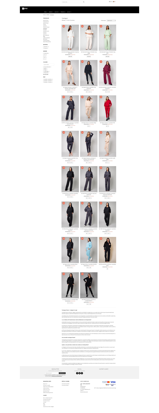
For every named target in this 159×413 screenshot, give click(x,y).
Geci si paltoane (46, 35)
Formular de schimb (47, 399)
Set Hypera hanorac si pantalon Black (70, 299)
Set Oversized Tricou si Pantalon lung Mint (107, 52)
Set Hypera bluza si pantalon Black (70, 264)
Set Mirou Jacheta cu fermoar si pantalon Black (107, 265)
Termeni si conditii (46, 385)
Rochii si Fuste (45, 23)
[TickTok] (79, 373)
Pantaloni (45, 29)
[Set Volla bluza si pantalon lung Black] (70, 179)
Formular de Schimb (65, 383)
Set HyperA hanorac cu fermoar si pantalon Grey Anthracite (89, 159)
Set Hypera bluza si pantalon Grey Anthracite (89, 88)
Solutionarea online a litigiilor (48, 406)
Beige (45, 69)
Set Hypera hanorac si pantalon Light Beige (107, 159)
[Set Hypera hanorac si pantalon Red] (107, 108)
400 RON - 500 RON (47, 80)
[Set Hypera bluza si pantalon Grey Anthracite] (89, 73)
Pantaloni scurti (46, 31)
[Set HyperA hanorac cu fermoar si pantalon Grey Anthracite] (89, 144)
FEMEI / (48, 14)
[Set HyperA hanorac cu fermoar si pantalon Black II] (89, 285)
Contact (44, 402)
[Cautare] (84, 2)
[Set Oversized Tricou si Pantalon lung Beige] (89, 38)
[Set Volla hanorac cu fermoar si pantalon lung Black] (107, 215)
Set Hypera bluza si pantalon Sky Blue (89, 264)
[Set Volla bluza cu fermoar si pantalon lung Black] (70, 215)
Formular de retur (46, 400)
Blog (44, 403)
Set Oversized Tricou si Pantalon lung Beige (89, 52)
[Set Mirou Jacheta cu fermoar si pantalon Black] (107, 250)
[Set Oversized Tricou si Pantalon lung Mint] (107, 38)
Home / (44, 14)
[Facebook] (77, 373)
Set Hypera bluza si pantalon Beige (89, 122)
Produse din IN (46, 21)
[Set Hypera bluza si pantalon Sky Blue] (89, 250)
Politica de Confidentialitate (57, 376)
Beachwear (45, 39)
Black (45, 68)
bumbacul (70, 323)
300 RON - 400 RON (47, 79)
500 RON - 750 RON (47, 82)
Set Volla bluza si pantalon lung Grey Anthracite (88, 194)
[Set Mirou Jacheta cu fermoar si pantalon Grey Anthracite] (70, 108)
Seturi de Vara (45, 20)
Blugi (44, 36)
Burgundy (46, 72)
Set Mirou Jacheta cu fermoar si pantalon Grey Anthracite (70, 123)
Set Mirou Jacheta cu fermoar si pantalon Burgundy (107, 88)
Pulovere (44, 32)
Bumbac (45, 46)
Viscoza (45, 48)
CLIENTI (45, 395)
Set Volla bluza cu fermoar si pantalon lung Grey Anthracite (107, 194)
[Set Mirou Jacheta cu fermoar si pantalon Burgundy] (107, 73)
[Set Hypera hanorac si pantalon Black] (70, 285)
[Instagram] (82, 373)
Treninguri (45, 28)
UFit (95, 326)
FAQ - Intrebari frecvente (47, 397)
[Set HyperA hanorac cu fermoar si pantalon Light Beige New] (70, 73)
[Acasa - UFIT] (27, 8)
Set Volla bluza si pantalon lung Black (70, 193)
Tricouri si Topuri (46, 27)
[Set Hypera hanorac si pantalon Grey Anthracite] (70, 144)
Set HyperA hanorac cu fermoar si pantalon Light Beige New (70, 88)
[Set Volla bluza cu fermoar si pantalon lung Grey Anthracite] (107, 179)
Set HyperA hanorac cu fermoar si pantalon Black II (89, 300)
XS (44, 54)
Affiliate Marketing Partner (48, 392)
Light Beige (46, 71)
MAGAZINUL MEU (47, 381)
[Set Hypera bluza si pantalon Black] (70, 250)
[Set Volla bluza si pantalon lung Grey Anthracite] (89, 179)
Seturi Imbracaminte (47, 41)
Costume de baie (46, 40)
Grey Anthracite (47, 66)
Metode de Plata (46, 391)
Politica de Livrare (46, 389)
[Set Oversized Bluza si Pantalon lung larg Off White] (70, 38)
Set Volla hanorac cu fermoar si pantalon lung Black (107, 229)
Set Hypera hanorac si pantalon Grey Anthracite (70, 159)
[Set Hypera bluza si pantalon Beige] (89, 108)
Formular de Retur (65, 385)
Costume (45, 25)
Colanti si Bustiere (46, 37)
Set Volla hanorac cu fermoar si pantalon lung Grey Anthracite (88, 229)
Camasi (44, 24)
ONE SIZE (46, 53)
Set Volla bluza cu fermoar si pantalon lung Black (70, 229)
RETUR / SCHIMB (65, 381)
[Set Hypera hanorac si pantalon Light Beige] (107, 144)
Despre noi (45, 383)
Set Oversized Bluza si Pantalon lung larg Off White (70, 52)
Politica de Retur (46, 388)
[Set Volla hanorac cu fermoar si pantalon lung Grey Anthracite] (89, 215)
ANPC (44, 405)
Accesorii (44, 33)
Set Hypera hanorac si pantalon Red (107, 122)
